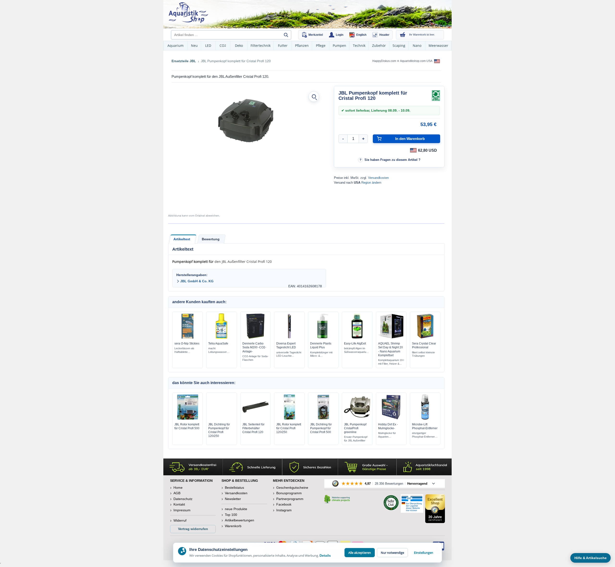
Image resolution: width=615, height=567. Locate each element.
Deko (239, 45)
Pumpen (339, 45)
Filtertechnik (261, 45)
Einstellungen (423, 552)
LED (208, 45)
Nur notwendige (392, 552)
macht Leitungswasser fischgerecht (217, 350)
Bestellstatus (234, 487)
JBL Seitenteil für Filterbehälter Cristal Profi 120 (253, 428)
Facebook (283, 504)
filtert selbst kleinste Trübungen (423, 354)
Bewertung (211, 239)
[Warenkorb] (403, 34)
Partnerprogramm (289, 499)
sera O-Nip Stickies (186, 343)
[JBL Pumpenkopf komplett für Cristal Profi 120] (245, 120)
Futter (283, 45)
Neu (194, 45)
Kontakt (179, 504)
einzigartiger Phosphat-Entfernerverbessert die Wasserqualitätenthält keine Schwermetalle (423, 435)
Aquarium (175, 45)
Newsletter (233, 499)
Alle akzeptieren (359, 552)
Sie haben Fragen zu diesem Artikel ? (392, 160)
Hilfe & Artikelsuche (590, 558)
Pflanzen (302, 45)
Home (178, 487)
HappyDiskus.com (384, 61)
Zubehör (379, 45)
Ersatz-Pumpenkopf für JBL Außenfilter (355, 438)
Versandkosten (378, 178)
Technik (359, 45)
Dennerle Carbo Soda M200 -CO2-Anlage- (254, 347)
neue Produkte (236, 509)
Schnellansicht (187, 337)
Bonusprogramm (289, 493)
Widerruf (179, 520)
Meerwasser (438, 45)
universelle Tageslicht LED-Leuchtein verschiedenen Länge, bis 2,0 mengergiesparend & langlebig (288, 354)
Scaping (399, 45)
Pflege (321, 45)
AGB (176, 493)
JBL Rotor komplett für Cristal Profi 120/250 (288, 428)
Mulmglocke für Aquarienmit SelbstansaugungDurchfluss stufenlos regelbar (390, 435)
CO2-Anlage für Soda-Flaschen (255, 358)
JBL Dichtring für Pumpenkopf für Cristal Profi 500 (321, 428)
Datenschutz (182, 499)
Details (325, 555)
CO (223, 45)
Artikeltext (181, 239)
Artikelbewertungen (239, 520)
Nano (417, 45)
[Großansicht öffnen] (313, 96)
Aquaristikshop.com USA (416, 61)
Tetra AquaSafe (218, 343)
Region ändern (371, 182)
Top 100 (231, 515)
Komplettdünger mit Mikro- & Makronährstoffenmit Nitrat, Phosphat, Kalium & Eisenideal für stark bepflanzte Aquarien (322, 354)
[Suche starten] (286, 35)
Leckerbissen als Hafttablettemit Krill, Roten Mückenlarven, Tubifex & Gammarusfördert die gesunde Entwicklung (186, 350)
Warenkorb (233, 526)
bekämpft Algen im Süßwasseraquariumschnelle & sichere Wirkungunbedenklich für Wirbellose (356, 350)
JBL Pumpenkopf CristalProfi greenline (355, 428)
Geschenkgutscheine (292, 487)
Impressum (182, 510)
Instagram (284, 510)
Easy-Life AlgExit (355, 343)
